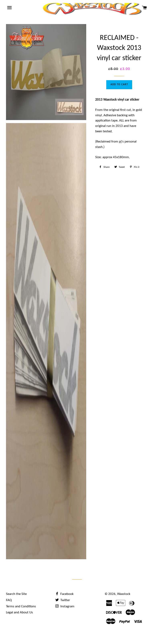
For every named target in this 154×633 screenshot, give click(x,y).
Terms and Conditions (21, 606)
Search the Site (16, 594)
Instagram (67, 606)
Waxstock (123, 594)
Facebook (67, 594)
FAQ (9, 600)
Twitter (65, 600)
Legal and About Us (19, 612)
